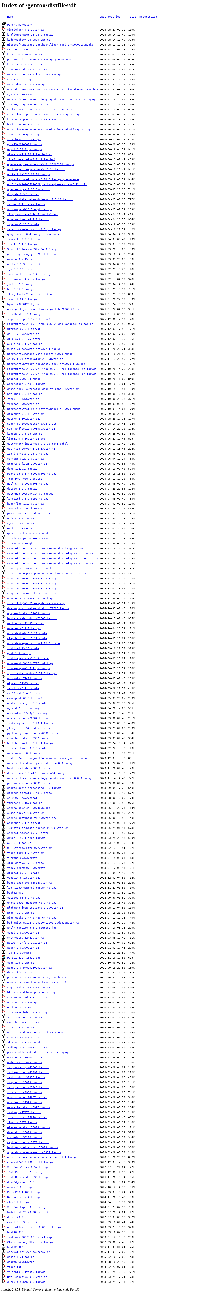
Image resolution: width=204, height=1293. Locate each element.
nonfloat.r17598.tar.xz (24, 1102)
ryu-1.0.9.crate (19, 952)
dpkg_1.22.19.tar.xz (22, 468)
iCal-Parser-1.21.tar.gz (25, 1172)
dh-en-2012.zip (18, 1217)
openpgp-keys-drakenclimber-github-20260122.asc (43, 309)
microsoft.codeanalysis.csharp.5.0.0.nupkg (40, 353)
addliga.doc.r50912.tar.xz (27, 1047)
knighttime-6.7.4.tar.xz (25, 64)
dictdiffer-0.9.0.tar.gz (25, 972)
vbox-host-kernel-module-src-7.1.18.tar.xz (40, 199)
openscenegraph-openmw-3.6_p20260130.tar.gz (40, 164)
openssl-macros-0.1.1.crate (28, 832)
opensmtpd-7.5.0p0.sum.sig (27, 713)
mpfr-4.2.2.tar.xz (20, 518)
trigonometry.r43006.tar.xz (28, 1067)
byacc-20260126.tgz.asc (24, 304)
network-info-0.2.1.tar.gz (27, 942)
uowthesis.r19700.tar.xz (25, 1057)
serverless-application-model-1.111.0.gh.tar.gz (43, 114)
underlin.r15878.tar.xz (24, 1062)
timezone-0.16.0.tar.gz (24, 802)
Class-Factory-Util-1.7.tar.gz (30, 1242)
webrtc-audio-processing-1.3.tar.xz (34, 787)
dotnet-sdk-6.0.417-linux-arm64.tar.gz (36, 773)
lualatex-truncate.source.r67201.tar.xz (37, 827)
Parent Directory (20, 24)
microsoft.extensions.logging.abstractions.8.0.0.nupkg (49, 778)
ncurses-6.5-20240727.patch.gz (30, 663)
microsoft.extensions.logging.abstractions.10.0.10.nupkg (51, 99)
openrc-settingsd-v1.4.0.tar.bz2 (32, 817)
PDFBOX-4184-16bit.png (24, 957)
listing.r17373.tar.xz (24, 1112)
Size (133, 16)
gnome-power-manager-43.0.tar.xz (32, 902)
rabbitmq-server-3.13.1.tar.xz (30, 723)
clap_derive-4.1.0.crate (25, 862)
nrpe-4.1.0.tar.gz (20, 912)
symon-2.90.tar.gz (20, 523)
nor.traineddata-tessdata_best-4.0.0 (35, 1032)
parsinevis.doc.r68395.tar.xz (29, 783)
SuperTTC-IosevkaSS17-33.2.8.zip (32, 423)
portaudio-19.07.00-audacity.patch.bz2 (36, 977)
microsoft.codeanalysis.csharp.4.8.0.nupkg (40, 763)
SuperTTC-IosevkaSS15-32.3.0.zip (32, 583)
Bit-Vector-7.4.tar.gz (24, 1197)
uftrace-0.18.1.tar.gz (24, 328)
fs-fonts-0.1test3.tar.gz (26, 1271)
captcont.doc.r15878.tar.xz (28, 1142)
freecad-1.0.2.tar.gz (23, 403)
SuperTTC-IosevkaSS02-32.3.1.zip (32, 578)
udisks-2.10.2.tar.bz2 (24, 418)
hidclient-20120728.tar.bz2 (28, 1212)
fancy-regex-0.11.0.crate (26, 867)
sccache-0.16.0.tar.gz (24, 139)
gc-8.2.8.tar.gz (19, 653)
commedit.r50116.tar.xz (24, 1137)
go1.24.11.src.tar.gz (23, 333)
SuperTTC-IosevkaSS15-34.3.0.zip (32, 249)
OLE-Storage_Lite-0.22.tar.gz (29, 847)
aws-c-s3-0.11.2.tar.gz (24, 343)
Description (148, 16)
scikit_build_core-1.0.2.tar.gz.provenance (40, 109)
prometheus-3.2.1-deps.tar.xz (29, 513)
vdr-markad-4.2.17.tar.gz (26, 279)
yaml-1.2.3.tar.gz (20, 284)
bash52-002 (15, 892)
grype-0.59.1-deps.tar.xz (26, 837)
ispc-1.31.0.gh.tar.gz (24, 134)
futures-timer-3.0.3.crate (27, 748)
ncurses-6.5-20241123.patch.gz (30, 598)
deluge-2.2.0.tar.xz (22, 488)
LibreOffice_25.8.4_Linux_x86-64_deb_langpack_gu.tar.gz (50, 324)
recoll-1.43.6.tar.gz (23, 398)
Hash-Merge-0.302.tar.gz (25, 1007)
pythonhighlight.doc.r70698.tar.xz (33, 733)
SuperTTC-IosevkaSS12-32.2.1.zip (32, 588)
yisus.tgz (14, 1266)
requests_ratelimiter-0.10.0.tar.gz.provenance (43, 179)
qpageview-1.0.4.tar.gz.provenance (33, 234)
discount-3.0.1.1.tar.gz (25, 413)
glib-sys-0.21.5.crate (24, 338)
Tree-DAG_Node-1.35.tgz (24, 478)
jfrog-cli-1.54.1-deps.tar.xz (29, 728)
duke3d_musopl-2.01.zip (24, 1182)
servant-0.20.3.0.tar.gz (25, 458)
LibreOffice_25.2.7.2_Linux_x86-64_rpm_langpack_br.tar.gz (51, 373)
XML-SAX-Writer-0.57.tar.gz (28, 1167)
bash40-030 (15, 1232)
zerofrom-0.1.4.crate (23, 688)
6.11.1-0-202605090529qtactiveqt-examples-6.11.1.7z (47, 184)
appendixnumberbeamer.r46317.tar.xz (34, 1152)
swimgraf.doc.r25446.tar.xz (28, 1087)
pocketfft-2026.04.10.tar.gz (28, 174)
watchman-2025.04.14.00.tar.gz (30, 493)
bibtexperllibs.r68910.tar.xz (29, 768)
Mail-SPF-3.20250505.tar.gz (28, 483)
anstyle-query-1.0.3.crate (27, 703)
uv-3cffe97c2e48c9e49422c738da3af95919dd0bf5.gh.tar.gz (49, 129)
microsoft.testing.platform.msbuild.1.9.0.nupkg (43, 408)
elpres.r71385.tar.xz (23, 683)
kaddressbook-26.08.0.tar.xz (28, 39)
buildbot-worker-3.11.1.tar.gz (30, 743)
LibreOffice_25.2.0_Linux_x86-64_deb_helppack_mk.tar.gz (50, 563)
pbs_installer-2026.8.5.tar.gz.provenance (39, 59)
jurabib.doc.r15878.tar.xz (27, 1117)
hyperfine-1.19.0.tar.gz (25, 503)
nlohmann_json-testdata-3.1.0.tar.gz (35, 907)
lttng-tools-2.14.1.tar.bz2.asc (31, 294)
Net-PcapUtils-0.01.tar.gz (27, 1276)
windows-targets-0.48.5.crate (29, 792)
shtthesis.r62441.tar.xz (25, 937)
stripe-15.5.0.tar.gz (23, 49)
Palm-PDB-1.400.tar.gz (24, 1192)
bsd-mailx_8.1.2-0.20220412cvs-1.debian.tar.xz (43, 922)
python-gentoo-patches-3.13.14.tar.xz (36, 169)
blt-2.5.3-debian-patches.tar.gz (32, 992)
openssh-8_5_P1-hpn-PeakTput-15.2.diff (36, 982)
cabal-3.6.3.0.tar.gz (23, 932)
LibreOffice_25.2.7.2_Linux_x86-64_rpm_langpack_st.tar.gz (51, 368)
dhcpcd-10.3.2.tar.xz (23, 194)
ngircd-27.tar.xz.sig (23, 708)
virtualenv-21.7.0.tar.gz (26, 84)
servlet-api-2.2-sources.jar (28, 1251)
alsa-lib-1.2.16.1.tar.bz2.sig (30, 154)
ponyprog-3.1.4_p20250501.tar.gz (32, 473)
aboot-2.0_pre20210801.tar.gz (29, 967)
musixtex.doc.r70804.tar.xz (28, 718)
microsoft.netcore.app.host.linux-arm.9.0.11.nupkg (46, 363)
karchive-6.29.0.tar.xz (24, 54)
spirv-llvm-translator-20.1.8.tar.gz (35, 358)
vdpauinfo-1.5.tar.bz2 (24, 877)
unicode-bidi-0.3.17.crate (27, 633)
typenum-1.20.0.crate (23, 224)
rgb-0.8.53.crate (20, 269)
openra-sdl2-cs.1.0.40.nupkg (28, 807)
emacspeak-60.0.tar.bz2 (24, 698)
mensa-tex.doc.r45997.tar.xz (28, 1107)
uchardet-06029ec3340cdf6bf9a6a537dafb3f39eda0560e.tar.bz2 (52, 89)
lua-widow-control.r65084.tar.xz (32, 887)
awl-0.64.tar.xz (19, 842)
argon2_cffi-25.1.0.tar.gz (27, 463)
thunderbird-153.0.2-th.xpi (28, 69)
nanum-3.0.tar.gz (20, 1187)
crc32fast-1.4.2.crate (24, 693)
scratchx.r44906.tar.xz (24, 1092)
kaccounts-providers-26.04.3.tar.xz (34, 119)
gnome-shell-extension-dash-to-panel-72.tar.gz (43, 388)
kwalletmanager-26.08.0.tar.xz (30, 34)
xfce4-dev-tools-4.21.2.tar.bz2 (31, 159)
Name (10, 16)
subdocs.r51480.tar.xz (24, 1037)
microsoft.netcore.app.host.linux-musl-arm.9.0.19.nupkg (50, 44)
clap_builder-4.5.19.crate (27, 638)
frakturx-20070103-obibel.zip (29, 1237)
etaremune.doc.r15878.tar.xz (28, 1127)
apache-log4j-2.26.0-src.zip (28, 189)
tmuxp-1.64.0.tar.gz (22, 299)
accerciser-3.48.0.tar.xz (26, 383)
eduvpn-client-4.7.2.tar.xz (28, 219)
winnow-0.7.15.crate (22, 259)
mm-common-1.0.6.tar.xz (24, 753)
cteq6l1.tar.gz (18, 1202)
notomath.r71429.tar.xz (24, 678)
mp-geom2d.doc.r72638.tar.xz (28, 613)
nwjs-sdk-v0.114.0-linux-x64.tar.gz (34, 74)
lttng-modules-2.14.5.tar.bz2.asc (32, 214)
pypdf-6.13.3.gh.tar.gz (24, 149)
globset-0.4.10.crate (23, 872)
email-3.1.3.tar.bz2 (22, 1222)
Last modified (110, 16)
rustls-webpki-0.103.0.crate (28, 538)
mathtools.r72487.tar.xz (25, 623)
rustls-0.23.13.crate (23, 648)
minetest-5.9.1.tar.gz (24, 628)
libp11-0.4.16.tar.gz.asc (26, 438)
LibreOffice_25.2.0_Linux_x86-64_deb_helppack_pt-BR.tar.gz (52, 558)
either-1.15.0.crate (22, 528)
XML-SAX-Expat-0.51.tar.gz (27, 1207)
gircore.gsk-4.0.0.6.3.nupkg (28, 533)
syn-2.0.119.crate (20, 94)
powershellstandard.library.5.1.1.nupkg (37, 1052)
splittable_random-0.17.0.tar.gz (32, 673)
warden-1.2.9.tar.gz (22, 1002)
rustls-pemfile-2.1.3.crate (28, 658)
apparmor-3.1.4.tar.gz (24, 822)
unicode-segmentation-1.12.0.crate (33, 643)
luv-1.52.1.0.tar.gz (22, 244)
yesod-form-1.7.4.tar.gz (25, 852)
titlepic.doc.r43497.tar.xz (28, 1072)
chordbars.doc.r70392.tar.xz (28, 738)
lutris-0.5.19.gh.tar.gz (25, 543)
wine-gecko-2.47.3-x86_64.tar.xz (32, 917)
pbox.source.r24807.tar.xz (27, 1097)
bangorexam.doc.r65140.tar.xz (29, 882)
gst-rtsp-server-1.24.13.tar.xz (31, 448)
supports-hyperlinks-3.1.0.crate (32, 593)
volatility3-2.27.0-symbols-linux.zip (36, 603)
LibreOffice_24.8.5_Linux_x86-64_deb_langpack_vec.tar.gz (51, 548)
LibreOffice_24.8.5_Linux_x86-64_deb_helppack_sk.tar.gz (50, 553)
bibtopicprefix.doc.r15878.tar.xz (32, 1147)
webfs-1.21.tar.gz (20, 1256)
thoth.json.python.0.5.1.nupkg (30, 568)
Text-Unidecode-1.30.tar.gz (28, 1177)
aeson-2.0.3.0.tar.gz (23, 947)
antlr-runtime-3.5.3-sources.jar (32, 927)
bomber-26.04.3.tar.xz (24, 124)
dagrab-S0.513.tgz (20, 1261)
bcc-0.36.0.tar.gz (20, 289)
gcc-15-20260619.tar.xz (24, 144)
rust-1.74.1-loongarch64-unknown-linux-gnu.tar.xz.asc (48, 758)
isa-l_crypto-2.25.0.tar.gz (28, 453)
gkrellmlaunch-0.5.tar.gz (26, 1281)
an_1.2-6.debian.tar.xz (24, 1017)
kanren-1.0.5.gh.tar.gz (24, 433)
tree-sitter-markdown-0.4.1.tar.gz (33, 508)
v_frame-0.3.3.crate (22, 857)
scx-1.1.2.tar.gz (20, 79)
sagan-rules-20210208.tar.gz (28, 987)
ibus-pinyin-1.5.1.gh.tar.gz (28, 668)
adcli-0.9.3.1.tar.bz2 (24, 264)
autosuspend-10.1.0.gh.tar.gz (29, 209)
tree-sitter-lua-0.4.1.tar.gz (29, 274)
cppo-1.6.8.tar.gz (20, 962)
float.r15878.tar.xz (22, 1122)
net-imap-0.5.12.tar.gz (24, 393)
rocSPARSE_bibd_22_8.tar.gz (28, 1012)
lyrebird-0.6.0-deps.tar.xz (28, 498)
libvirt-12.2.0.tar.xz (24, 239)
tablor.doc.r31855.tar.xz (26, 1077)
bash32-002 (15, 1247)
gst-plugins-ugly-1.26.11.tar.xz (32, 254)
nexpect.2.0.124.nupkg (24, 378)
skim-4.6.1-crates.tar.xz (26, 204)
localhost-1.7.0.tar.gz (24, 314)
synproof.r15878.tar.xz (24, 1082)
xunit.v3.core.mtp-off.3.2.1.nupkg (33, 348)
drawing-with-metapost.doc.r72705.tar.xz (38, 608)
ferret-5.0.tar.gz (20, 1027)
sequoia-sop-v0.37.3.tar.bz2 (28, 319)
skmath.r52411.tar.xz (23, 1022)
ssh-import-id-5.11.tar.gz (27, 997)
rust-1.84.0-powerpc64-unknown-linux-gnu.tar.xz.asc (47, 573)
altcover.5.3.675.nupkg (24, 1042)
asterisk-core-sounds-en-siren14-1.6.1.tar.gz (42, 1157)
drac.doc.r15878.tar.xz (24, 1132)
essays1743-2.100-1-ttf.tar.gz (30, 1162)
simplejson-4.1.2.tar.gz (25, 29)
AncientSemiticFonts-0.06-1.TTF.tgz (34, 1227)
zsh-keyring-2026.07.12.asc (28, 104)
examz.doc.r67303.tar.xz (25, 812)
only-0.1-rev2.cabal (22, 797)
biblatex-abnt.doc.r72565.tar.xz (32, 618)
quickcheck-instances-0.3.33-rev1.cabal (37, 443)
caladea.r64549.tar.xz (24, 897)
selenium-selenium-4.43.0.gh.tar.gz (34, 229)
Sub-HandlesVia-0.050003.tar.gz (31, 428)
